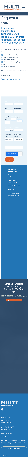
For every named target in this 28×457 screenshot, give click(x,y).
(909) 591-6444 (8, 428)
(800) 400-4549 (10, 426)
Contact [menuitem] (19, 2)
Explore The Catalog (14, 448)
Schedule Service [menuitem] (10, 2)
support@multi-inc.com (14, 185)
